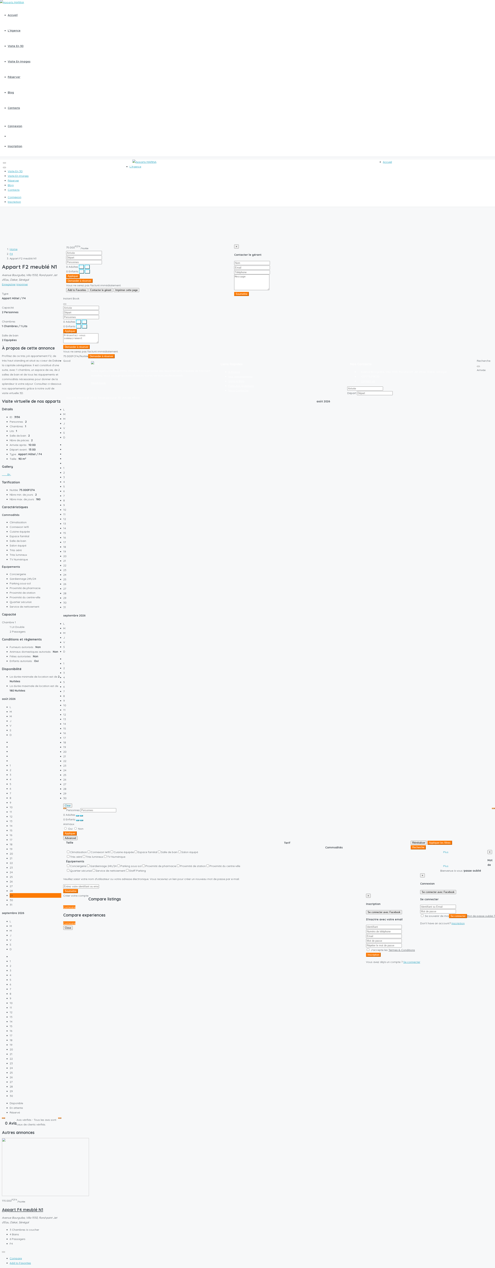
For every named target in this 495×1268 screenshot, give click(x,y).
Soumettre (241, 293)
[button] (445, 852)
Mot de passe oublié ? (481, 916)
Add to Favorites (20, 1263)
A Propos (234, 372)
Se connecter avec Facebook (438, 892)
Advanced (70, 838)
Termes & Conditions (401, 950)
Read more (98, 383)
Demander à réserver (79, 280)
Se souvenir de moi (436, 916)
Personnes (73, 810)
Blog (11, 92)
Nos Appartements (240, 376)
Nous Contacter (238, 390)
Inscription (15, 146)
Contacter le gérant (100, 290)
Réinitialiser (418, 842)
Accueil (13, 15)
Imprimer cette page (126, 290)
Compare (16, 1258)
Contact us (368, 381)
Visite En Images (19, 61)
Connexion (15, 126)
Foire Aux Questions (241, 385)
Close (68, 927)
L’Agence (14, 30)
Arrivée (481, 370)
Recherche (418, 847)
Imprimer (22, 284)
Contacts (14, 108)
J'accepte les (392, 950)
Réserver (14, 77)
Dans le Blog (236, 381)
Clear (68, 805)
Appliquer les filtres (440, 842)
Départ (351, 393)
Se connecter (458, 916)
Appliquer (73, 276)
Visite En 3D (16, 46)
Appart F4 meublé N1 (22, 1209)
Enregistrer (9, 284)
